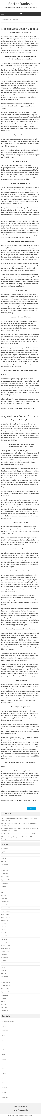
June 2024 (3, 926)
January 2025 (4, 904)
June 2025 (3, 889)
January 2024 (4, 942)
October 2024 (5, 914)
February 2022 (5, 1010)
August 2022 (4, 995)
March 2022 (4, 1007)
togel (3, 1035)
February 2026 (5, 864)
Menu (20, 13)
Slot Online (10, 408)
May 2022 (3, 1001)
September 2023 (5, 954)
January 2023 (4, 979)
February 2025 (5, 901)
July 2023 (3, 960)
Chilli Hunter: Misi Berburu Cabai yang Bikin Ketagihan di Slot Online (19, 833)
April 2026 (3, 858)
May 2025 (3, 892)
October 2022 (5, 988)
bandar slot (5, 1030)
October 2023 (5, 951)
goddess (19, 408)
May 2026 (3, 855)
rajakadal (4, 1045)
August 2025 (4, 883)
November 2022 (5, 985)
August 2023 (4, 957)
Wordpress (29, 1115)
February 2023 (5, 976)
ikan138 (4, 1054)
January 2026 (4, 867)
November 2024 (5, 911)
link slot (4, 1059)
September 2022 (5, 992)
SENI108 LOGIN (6, 1064)
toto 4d (4, 1026)
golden (25, 408)
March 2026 (4, 861)
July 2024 (3, 923)
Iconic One (11, 1115)
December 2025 (5, 870)
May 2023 (3, 967)
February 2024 (5, 939)
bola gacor (5, 1049)
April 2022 (3, 1004)
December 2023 (5, 945)
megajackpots (32, 408)
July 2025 (3, 886)
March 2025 (4, 898)
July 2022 (3, 998)
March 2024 (4, 936)
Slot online (5, 1097)
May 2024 (3, 929)
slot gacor (4, 1087)
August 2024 (4, 920)
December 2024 (5, 908)
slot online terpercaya (8, 1021)
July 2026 (3, 852)
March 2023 (4, 973)
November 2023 (5, 948)
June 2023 (3, 964)
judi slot (4, 1073)
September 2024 (5, 917)
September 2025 (5, 880)
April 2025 (3, 895)
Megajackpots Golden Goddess (19, 28)
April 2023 (3, 970)
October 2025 (5, 876)
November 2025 (5, 873)
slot (3, 1040)
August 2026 (4, 848)
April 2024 (3, 932)
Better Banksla (20, 4)
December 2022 (5, 982)
